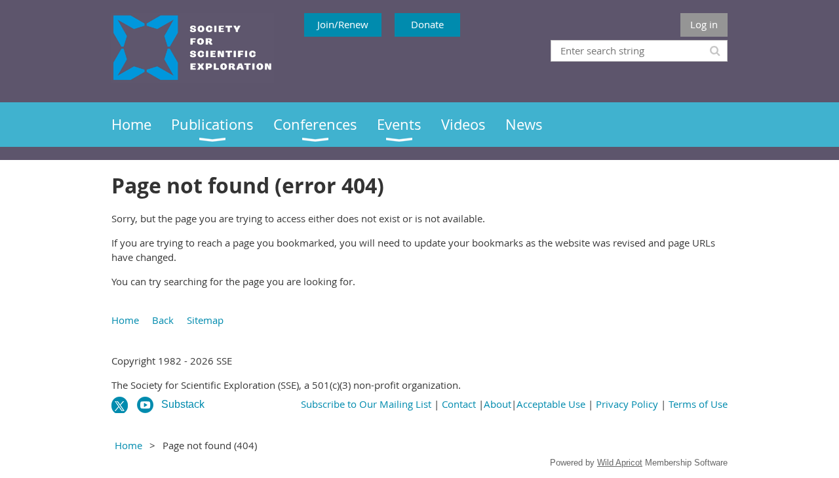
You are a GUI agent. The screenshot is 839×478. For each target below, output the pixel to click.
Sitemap (205, 320)
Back (163, 320)
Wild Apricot (619, 463)
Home (125, 320)
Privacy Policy (627, 403)
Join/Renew (342, 24)
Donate (427, 24)
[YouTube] (145, 405)
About (497, 403)
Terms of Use (698, 403)
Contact (459, 403)
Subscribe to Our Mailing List (366, 403)
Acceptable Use (551, 403)
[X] (119, 405)
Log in (704, 24)
